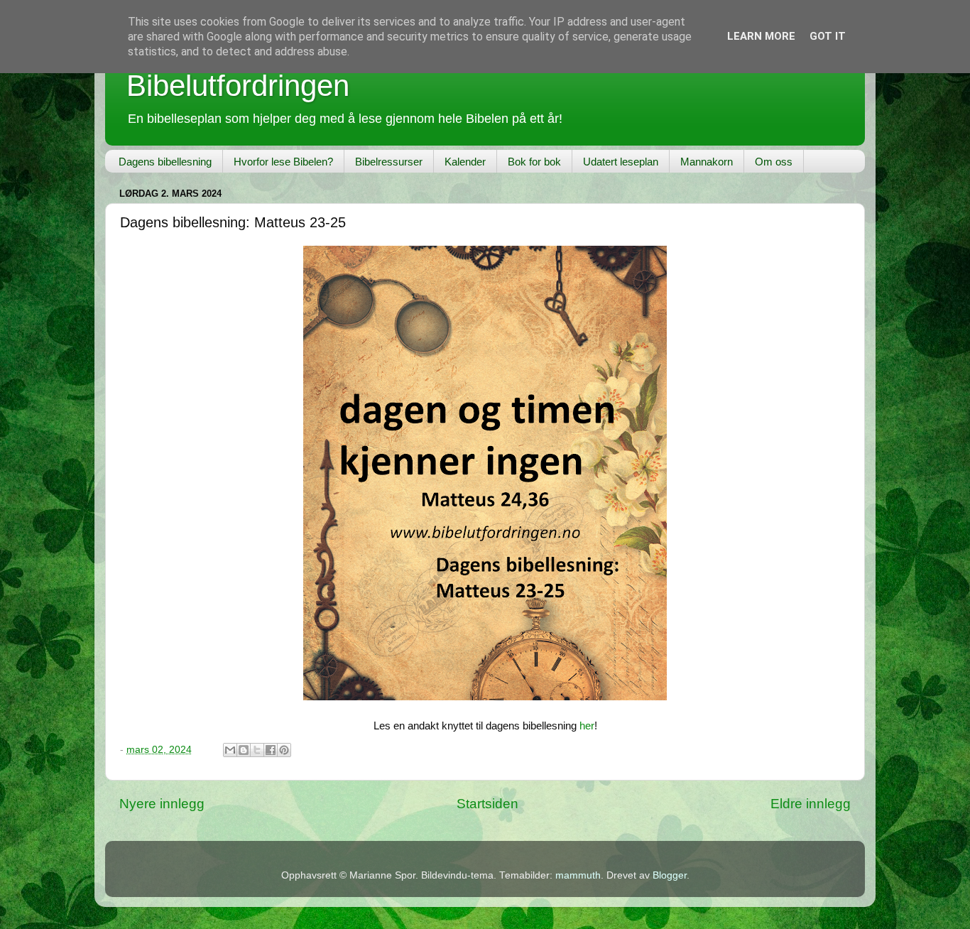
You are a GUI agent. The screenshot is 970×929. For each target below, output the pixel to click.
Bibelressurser (389, 162)
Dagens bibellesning (165, 162)
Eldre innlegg (810, 803)
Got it (828, 36)
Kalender (465, 162)
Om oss (773, 162)
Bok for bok (534, 162)
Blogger (670, 875)
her (586, 726)
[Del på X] (257, 750)
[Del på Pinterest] (284, 750)
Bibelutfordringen (237, 85)
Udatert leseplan (620, 162)
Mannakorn (706, 162)
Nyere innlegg (162, 803)
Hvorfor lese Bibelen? (283, 162)
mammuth (578, 875)
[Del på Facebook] (270, 750)
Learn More (761, 36)
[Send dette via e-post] (230, 750)
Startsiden (487, 803)
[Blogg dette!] (243, 750)
